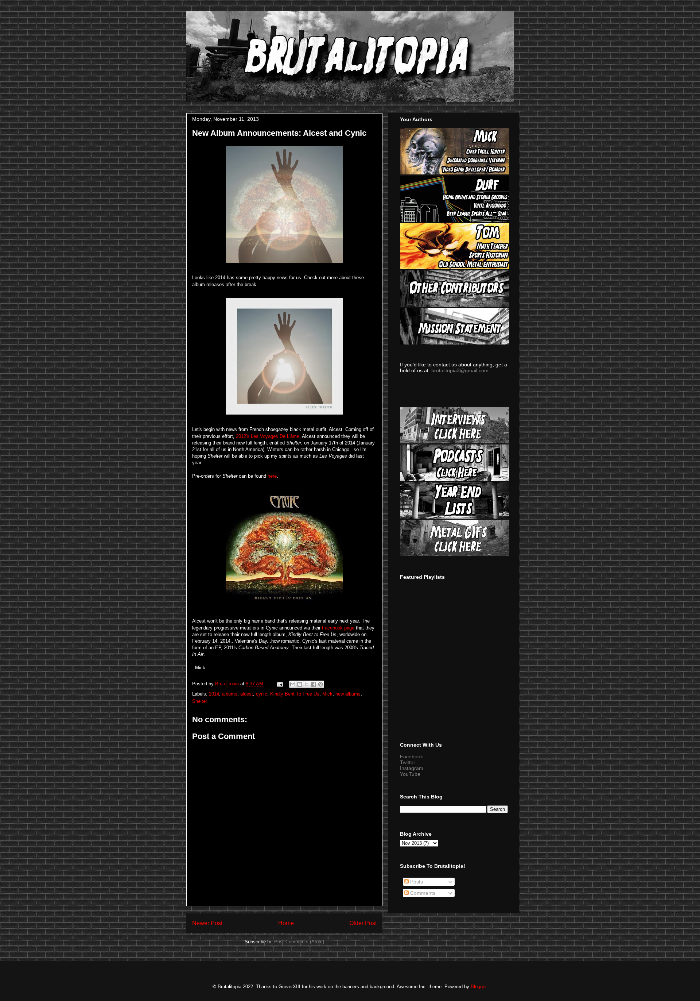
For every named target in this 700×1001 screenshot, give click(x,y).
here (272, 476)
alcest (246, 694)
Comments (422, 893)
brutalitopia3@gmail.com (460, 370)
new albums (348, 694)
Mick (327, 694)
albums (229, 694)
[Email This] (292, 684)
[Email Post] (279, 683)
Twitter (407, 762)
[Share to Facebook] (313, 684)
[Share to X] (306, 684)
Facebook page (338, 628)
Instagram (411, 768)
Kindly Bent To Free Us (294, 694)
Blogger (478, 986)
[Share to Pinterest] (320, 684)
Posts (416, 882)
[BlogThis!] (299, 684)
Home (286, 923)
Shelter (199, 701)
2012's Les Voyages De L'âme (267, 436)
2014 (214, 694)
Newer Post (207, 923)
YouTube (410, 774)
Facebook (411, 756)
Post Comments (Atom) (299, 941)
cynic (261, 694)
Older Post (363, 923)
